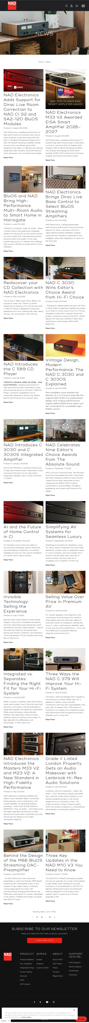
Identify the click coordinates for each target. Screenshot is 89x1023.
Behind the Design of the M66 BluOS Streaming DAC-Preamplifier (23, 862)
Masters (39, 964)
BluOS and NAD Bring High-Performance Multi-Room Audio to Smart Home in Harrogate (23, 208)
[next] (54, 917)
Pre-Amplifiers (26, 964)
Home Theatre (26, 972)
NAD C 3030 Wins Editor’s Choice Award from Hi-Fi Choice (65, 290)
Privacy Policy (26, 1017)
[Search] (66, 6)
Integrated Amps (27, 968)
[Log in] (70, 6)
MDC (22, 980)
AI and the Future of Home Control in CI (22, 532)
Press (55, 968)
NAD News (57, 964)
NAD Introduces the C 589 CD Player (21, 369)
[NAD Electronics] (12, 5)
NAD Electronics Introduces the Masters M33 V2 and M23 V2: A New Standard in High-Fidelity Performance (21, 773)
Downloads (73, 971)
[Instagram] (53, 1002)
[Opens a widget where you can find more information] (81, 1019)
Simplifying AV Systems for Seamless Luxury (64, 532)
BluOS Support (75, 967)
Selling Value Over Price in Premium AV (65, 602)
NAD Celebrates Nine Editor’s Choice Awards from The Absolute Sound (63, 455)
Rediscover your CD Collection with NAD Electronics (23, 287)
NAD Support (75, 963)
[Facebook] (34, 1002)
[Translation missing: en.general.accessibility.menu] (83, 5)
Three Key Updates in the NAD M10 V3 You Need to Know (64, 862)
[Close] (74, 1010)
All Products (25, 984)
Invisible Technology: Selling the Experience (16, 604)
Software (73, 975)
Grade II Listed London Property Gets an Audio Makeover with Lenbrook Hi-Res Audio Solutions (64, 770)
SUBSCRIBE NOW (44, 940)
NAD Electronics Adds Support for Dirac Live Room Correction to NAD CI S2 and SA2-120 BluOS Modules (22, 109)
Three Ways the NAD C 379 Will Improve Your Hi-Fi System (64, 681)
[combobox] (5, 1021)
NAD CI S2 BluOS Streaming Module (19, 140)
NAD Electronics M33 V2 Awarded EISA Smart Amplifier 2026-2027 (64, 122)
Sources (23, 976)
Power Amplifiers (27, 960)
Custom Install (42, 968)
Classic (39, 960)
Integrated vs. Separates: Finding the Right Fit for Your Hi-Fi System (22, 684)
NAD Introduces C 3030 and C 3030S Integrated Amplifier (23, 452)
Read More (8, 158)
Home (41, 62)
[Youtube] (46, 1002)
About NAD (58, 960)
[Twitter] (40, 1002)
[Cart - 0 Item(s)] (77, 6)
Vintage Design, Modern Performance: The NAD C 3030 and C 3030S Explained (65, 372)
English (3, 1021)
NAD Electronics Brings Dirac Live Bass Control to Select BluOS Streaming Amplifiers (64, 204)
